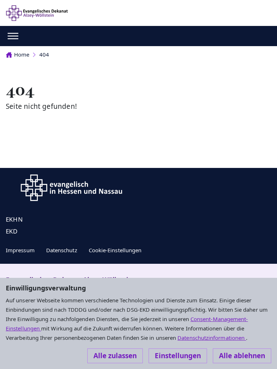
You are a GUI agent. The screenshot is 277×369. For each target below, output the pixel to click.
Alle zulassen (115, 355)
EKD (12, 231)
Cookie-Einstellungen (115, 250)
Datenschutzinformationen (211, 337)
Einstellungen (178, 355)
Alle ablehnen (242, 355)
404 (44, 54)
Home (21, 54)
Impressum (20, 250)
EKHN (14, 219)
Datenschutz (61, 250)
